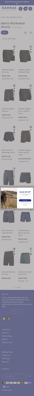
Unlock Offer (25, 200)
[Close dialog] (32, 188)
